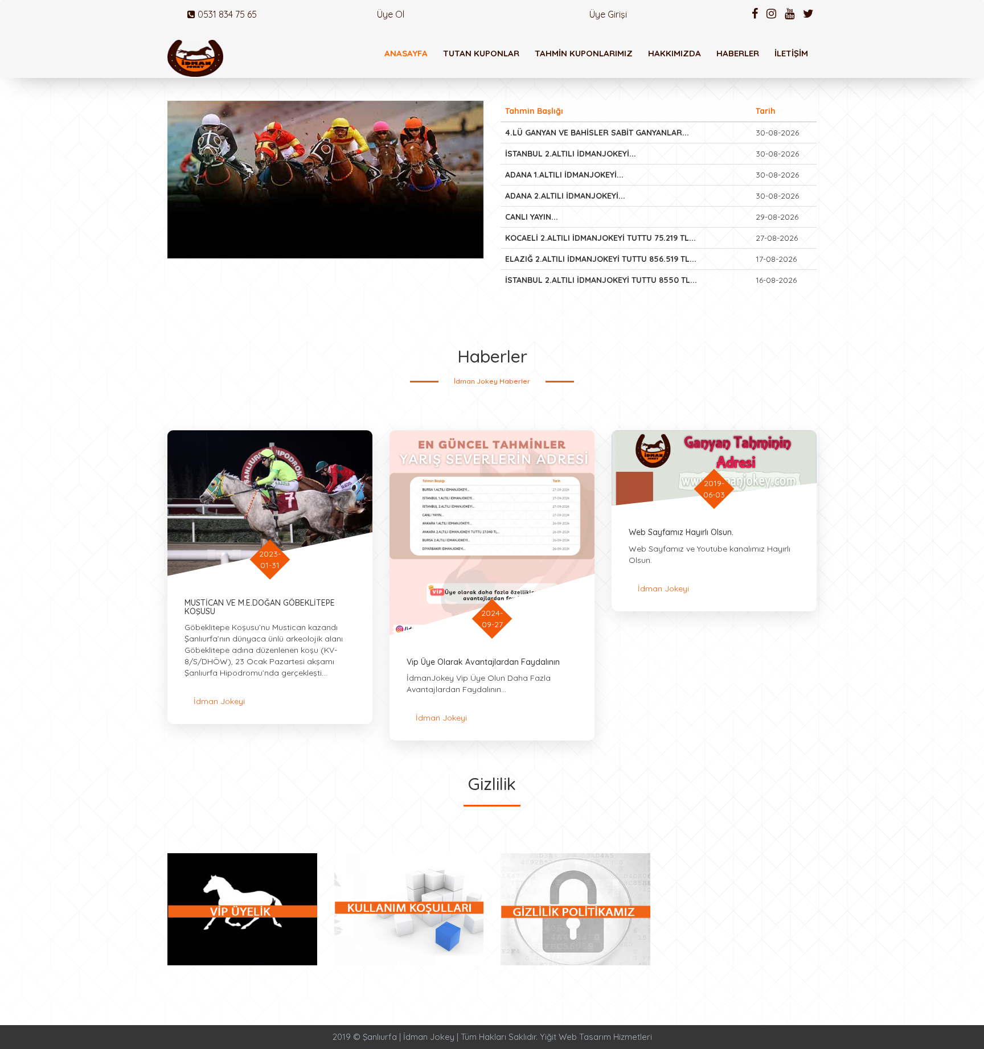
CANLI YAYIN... (531, 217)
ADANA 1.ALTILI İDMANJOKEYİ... (564, 175)
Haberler (737, 53)
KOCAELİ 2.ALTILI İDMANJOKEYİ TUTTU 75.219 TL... (600, 238)
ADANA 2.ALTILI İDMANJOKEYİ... (565, 196)
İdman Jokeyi (219, 701)
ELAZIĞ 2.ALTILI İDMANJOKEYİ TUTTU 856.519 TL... (600, 259)
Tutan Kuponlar (481, 53)
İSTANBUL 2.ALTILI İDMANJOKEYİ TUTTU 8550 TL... (601, 280)
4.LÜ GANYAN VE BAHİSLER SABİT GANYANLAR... (597, 132)
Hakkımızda (674, 53)
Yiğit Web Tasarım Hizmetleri (596, 1036)
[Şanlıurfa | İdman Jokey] (195, 58)
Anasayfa (406, 53)
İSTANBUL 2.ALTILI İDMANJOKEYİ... (570, 154)
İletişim (791, 53)
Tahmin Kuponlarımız (584, 53)
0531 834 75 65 (226, 14)
